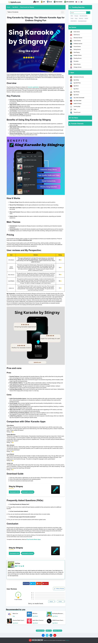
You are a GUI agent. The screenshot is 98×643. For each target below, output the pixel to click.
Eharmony (81, 18)
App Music (15, 7)
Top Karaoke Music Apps (34, 539)
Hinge (76, 18)
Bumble (86, 18)
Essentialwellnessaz (82, 21)
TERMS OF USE (40, 630)
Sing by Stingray (16, 486)
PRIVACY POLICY (57, 630)
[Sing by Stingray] (55, 494)
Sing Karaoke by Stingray (27, 7)
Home (8, 7)
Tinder (72, 18)
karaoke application (33, 87)
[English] (76, 1)
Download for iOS (14, 492)
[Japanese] (79, 1)
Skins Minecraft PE (83, 15)
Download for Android (27, 492)
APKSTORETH (74, 21)
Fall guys (76, 15)
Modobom (67, 640)
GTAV (72, 15)
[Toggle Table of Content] (61, 12)
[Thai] (81, 1)
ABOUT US (48, 630)
